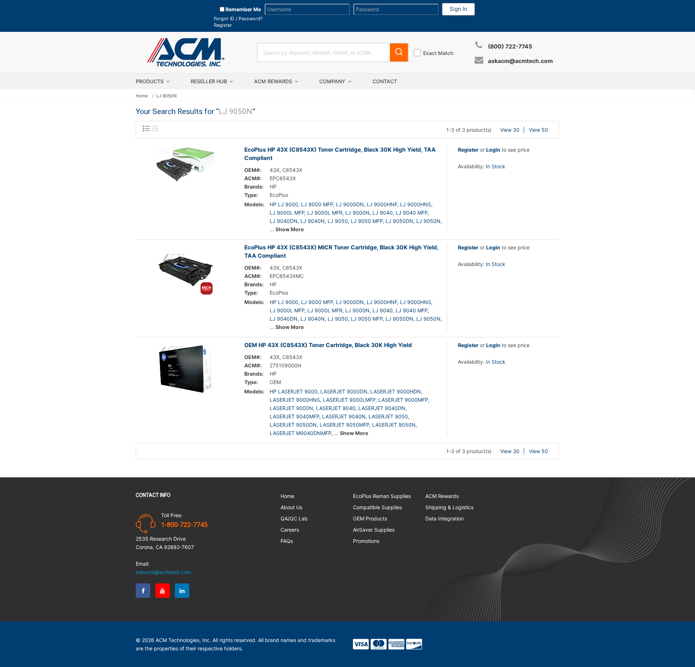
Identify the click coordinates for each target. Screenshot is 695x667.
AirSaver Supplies (374, 530)
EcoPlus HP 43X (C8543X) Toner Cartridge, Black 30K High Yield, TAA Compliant (340, 153)
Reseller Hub (209, 81)
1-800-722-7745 (184, 525)
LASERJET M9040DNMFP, (301, 433)
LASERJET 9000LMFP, (350, 400)
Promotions (366, 541)
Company (333, 81)
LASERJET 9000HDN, (396, 391)
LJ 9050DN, (400, 221)
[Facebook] (143, 590)
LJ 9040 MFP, (412, 213)
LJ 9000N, (358, 213)
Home (142, 96)
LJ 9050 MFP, (367, 221)
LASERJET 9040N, (344, 416)
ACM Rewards (274, 81)
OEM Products (370, 518)
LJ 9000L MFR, (325, 213)
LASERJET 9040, (336, 408)
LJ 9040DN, (284, 221)
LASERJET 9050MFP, (345, 425)
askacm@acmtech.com (520, 61)
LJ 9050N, (429, 221)
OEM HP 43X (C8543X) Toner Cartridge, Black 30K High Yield (328, 345)
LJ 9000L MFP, (288, 213)
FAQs (287, 541)
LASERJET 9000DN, (344, 391)
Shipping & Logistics (449, 507)
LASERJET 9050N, (394, 425)
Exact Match (438, 53)
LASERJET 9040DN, (382, 408)
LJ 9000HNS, (416, 204)
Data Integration (444, 518)
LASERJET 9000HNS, (295, 400)
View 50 (538, 130)
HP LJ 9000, (285, 204)
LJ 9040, (383, 213)
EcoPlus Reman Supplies (382, 496)
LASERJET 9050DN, (294, 425)
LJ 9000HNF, (383, 204)
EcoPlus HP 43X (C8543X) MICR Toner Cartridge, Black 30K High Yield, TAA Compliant (341, 251)
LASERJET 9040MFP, (295, 416)
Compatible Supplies (377, 507)
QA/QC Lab (294, 518)
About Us (291, 507)
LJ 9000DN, (350, 204)
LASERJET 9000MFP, (403, 400)
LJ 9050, (338, 221)
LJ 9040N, (313, 221)
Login (493, 150)
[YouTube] (162, 590)
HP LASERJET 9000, (294, 391)
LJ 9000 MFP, (317, 204)
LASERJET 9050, (388, 416)
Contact (384, 81)
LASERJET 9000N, (292, 408)
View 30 (509, 130)
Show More (289, 229)
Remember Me (242, 9)
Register (223, 25)
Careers (290, 530)
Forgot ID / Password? (238, 18)
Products (150, 81)
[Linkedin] (182, 590)
